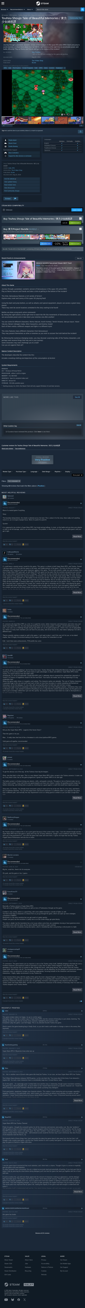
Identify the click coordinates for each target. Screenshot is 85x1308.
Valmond (10, 496)
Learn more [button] (77, 210)
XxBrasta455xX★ (13, 552)
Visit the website (9, 179)
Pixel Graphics (17, 68)
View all (79, 425)
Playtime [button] (57, 471)
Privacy (43, 1260)
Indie (10, 68)
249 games (10, 554)
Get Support (64, 1267)
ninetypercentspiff (13, 949)
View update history (10, 182)
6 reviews (10, 894)
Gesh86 (10, 655)
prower (9, 757)
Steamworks (8, 1267)
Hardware (28, 1267)
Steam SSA (8, 1263)
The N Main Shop (37, 60)
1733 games (10, 717)
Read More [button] (77, 536)
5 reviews (10, 759)
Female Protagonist (27, 68)
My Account (64, 1271)
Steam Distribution (10, 1271)
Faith (36, 68)
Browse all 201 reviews (42, 1233)
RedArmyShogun (13, 817)
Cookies (43, 1271)
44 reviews (20, 717)
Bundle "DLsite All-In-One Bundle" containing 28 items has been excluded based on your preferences (37, 249)
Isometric (51, 68)
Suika (9, 609)
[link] (61, 243)
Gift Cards (7, 1274)
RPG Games (13, 15)
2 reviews (10, 611)
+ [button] (64, 68)
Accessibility (45, 1263)
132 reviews (10, 498)
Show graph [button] (76, 475)
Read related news (10, 185)
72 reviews (10, 657)
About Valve (29, 1260)
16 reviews (19, 554)
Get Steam (63, 1260)
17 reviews (10, 819)
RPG (5, 68)
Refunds (44, 1274)
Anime (45, 68)
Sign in (4, 130)
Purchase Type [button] (21, 471)
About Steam (8, 1260)
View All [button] (79, 258)
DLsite (34, 62)
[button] (4, 9)
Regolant (10, 715)
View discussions (9, 188)
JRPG (40, 68)
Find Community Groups (11, 191)
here (39, 432)
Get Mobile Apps (65, 1263)
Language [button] (34, 471)
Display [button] (67, 471)
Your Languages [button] (13, 481)
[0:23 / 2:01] (42, 93)
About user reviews (7, 448)
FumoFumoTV (12, 891)
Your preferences (20, 448)
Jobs (26, 1263)
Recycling (28, 1271)
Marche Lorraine (13, 855)
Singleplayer (59, 68)
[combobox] (58, 9)
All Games (5, 15)
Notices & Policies (47, 1267)
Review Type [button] (7, 471)
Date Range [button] (46, 471)
